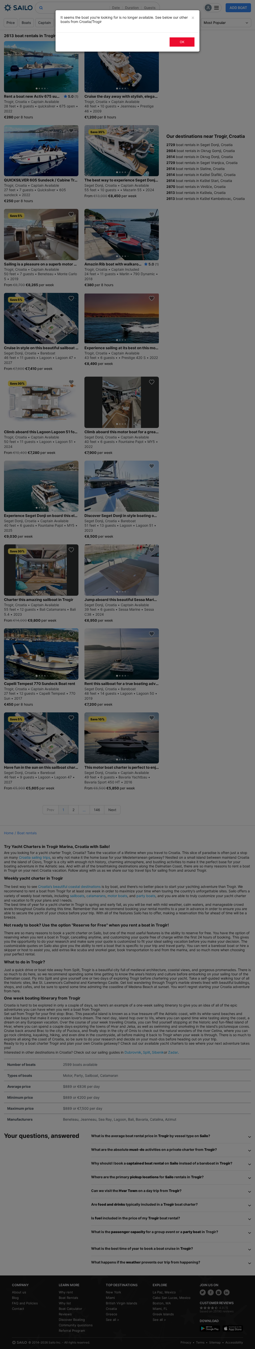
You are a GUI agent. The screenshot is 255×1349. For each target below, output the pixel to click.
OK (182, 42)
